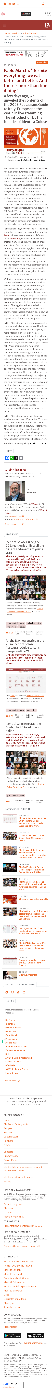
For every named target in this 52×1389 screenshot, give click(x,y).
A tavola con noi (12, 1307)
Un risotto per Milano (15, 1299)
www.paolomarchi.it (17, 516)
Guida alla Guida (30, 33)
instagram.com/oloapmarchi (26, 519)
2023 (12, 696)
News (7, 1145)
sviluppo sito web (33, 1342)
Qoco (6, 1294)
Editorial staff (11, 1136)
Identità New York (13, 1274)
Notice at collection (8, 1387)
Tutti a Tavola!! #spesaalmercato (21, 1286)
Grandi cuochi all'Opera (16, 1278)
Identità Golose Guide (35, 696)
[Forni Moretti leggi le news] (26, 14)
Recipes (8, 1128)
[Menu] (4, 25)
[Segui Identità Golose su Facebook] (5, 4)
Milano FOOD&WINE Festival (19, 1261)
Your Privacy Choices (14, 1384)
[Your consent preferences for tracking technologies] (2, 1041)
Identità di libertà (13, 1290)
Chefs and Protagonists (16, 1124)
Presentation (11, 1326)
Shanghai (9, 1303)
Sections (16, 33)
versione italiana (42, 62)
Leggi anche (12, 534)
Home (7, 33)
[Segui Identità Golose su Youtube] (18, 4)
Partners (8, 1140)
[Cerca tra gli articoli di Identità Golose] (44, 4)
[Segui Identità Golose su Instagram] (9, 4)
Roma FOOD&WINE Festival (18, 1265)
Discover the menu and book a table (22, 1246)
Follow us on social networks (20, 984)
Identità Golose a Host (15, 1282)
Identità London (12, 1269)
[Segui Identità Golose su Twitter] (13, 4)
